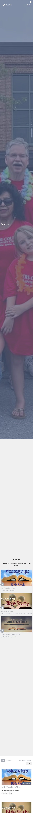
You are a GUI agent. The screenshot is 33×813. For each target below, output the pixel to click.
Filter (28, 763)
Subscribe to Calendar (24, 760)
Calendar (8, 760)
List (3, 760)
